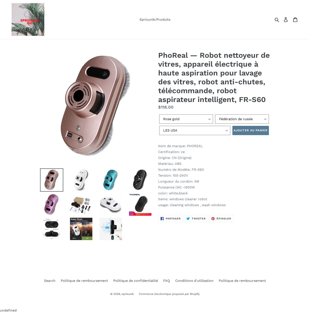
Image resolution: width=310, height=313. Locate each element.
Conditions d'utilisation (194, 281)
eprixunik (128, 294)
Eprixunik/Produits (155, 19)
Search (49, 281)
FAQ (166, 281)
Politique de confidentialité (135, 281)
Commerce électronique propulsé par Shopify (169, 294)
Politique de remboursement (84, 281)
